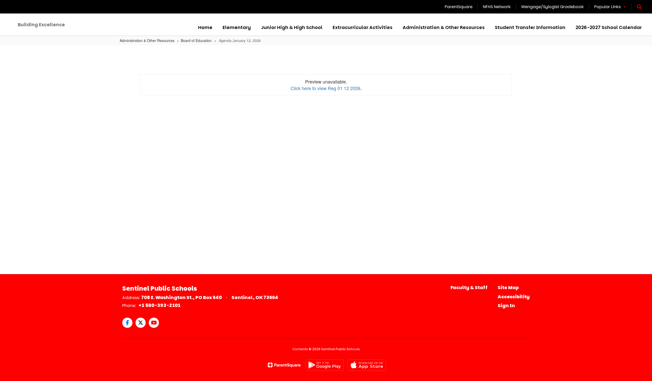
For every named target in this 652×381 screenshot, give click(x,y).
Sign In (506, 305)
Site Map (508, 287)
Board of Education (196, 40)
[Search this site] (639, 6)
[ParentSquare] (284, 365)
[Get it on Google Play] (325, 365)
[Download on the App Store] (367, 365)
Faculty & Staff (469, 287)
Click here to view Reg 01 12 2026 (325, 88)
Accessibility (514, 296)
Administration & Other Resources (147, 40)
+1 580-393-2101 (159, 305)
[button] (610, 7)
